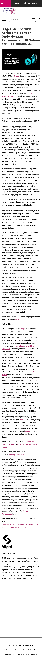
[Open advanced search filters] (33, 19)
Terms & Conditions (30, 650)
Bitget (16, 76)
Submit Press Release (12, 650)
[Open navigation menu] (4, 19)
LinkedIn (20, 444)
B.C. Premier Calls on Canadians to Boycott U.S (21, 3)
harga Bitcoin (18, 346)
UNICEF (22, 420)
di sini (17, 319)
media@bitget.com (16, 455)
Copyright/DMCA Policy (14, 654)
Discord (28, 444)
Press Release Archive (24, 645)
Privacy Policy (31, 654)
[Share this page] (39, 19)
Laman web (30, 441)
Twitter (4, 444)
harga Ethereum (31, 346)
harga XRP (6, 349)
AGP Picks (5, 3)
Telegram (12, 444)
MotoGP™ (29, 431)
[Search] (28, 19)
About (11, 645)
